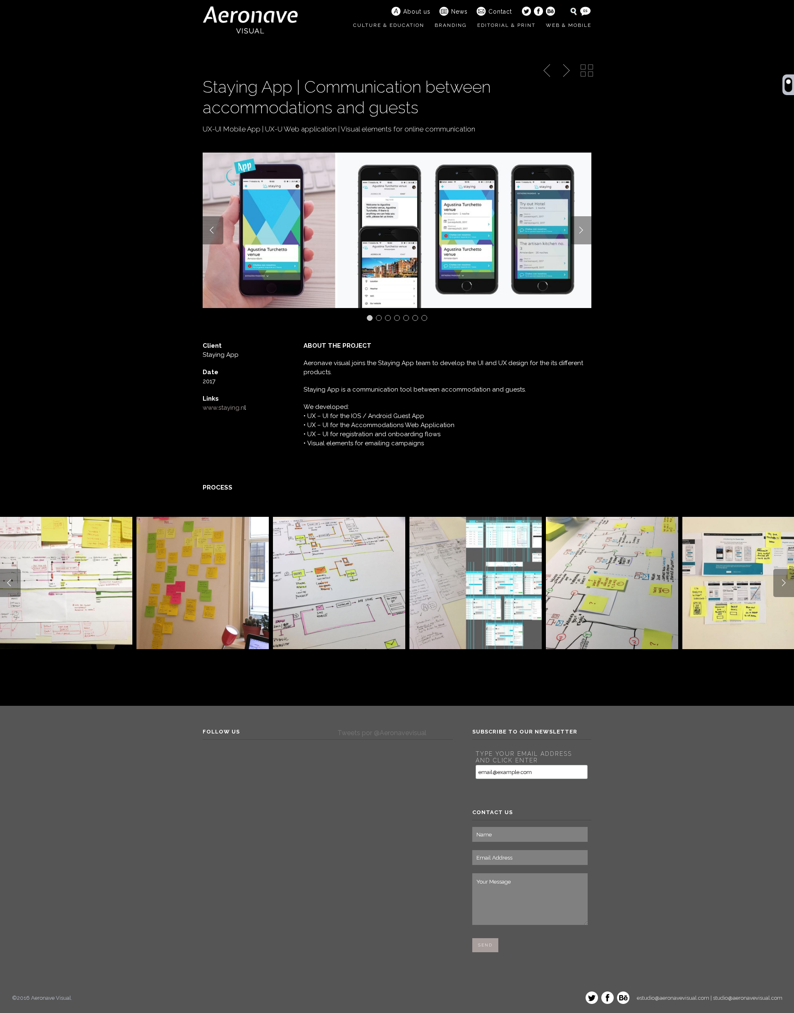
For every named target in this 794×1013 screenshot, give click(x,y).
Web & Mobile (568, 25)
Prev (213, 230)
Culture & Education (388, 25)
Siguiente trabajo (565, 70)
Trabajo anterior (547, 70)
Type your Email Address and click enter (524, 757)
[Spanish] (585, 11)
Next (581, 230)
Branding (451, 25)
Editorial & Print (506, 25)
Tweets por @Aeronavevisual (381, 733)
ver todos (587, 70)
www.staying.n (223, 407)
